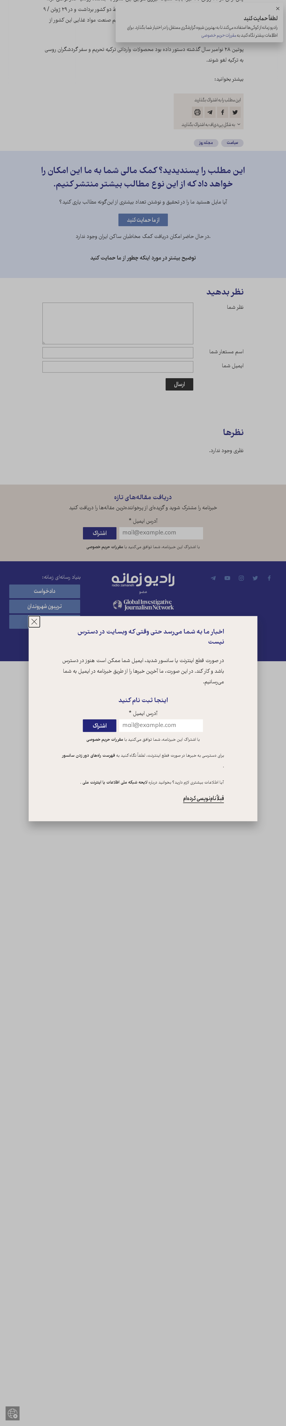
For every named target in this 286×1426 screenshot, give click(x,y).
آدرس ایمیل (143, 714)
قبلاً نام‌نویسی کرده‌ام (203, 798)
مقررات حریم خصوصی (104, 739)
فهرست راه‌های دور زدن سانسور (88, 756)
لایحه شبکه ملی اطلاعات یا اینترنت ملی (114, 783)
